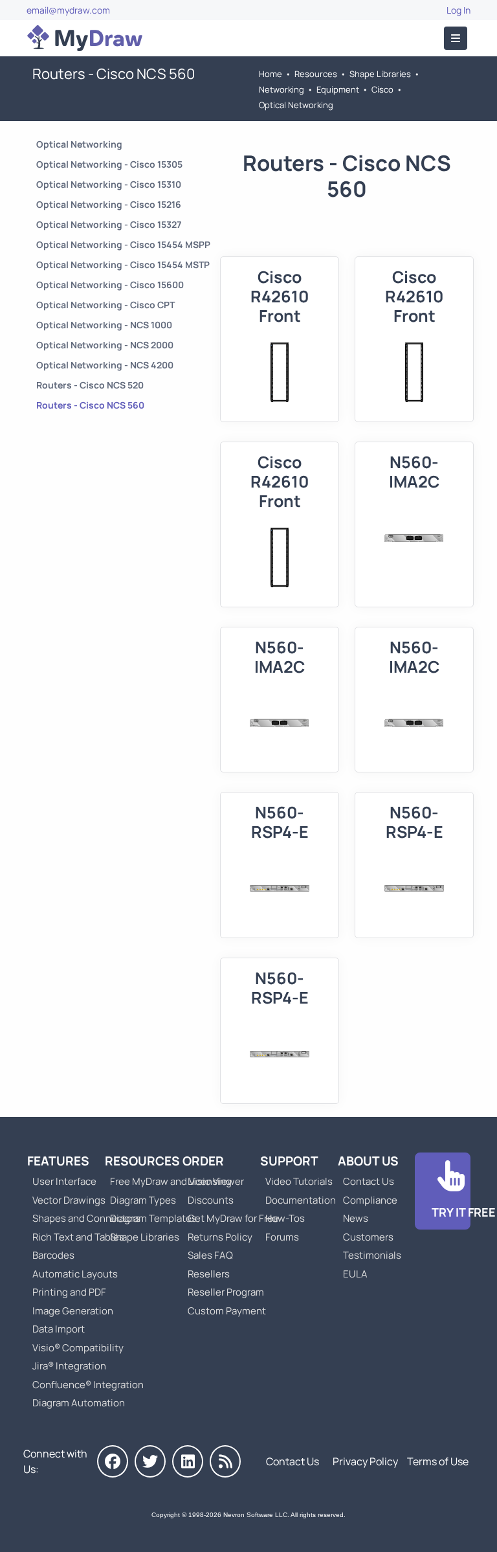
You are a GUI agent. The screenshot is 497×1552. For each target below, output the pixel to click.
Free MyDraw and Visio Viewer (172, 1181)
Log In (458, 10)
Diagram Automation (78, 1403)
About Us (368, 1161)
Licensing (210, 1181)
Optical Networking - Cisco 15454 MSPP (123, 244)
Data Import (58, 1329)
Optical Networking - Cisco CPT (105, 304)
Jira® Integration (69, 1366)
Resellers (209, 1274)
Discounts (211, 1200)
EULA (355, 1274)
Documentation (300, 1200)
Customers (368, 1237)
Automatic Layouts (75, 1274)
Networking (281, 89)
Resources (315, 74)
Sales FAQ (210, 1255)
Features (58, 1161)
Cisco (382, 89)
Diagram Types (143, 1200)
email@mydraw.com (68, 10)
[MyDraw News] (225, 1461)
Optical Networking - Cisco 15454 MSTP (123, 264)
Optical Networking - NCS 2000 (104, 345)
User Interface (64, 1181)
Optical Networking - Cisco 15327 (108, 224)
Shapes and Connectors (86, 1218)
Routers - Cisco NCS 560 (90, 405)
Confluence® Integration (88, 1384)
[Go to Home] (84, 38)
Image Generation (72, 1311)
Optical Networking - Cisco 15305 (109, 164)
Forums (282, 1237)
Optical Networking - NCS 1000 (104, 325)
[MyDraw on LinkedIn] (187, 1461)
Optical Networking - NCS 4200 (104, 365)
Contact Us (368, 1181)
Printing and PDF (69, 1292)
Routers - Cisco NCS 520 (90, 385)
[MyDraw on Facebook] (112, 1461)
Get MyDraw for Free (233, 1218)
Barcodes (53, 1255)
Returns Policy (220, 1237)
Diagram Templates (153, 1218)
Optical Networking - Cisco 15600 (110, 284)
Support (289, 1161)
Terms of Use (438, 1461)
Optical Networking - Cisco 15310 (108, 184)
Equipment (337, 89)
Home (270, 74)
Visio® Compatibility (78, 1348)
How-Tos (285, 1218)
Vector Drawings (68, 1200)
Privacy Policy (365, 1461)
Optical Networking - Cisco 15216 (108, 204)
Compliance (370, 1200)
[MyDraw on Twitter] (150, 1461)
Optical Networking (296, 105)
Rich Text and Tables (78, 1237)
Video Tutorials (299, 1181)
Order (203, 1161)
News (355, 1218)
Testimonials (372, 1255)
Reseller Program (226, 1292)
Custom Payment (227, 1311)
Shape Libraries (380, 74)
